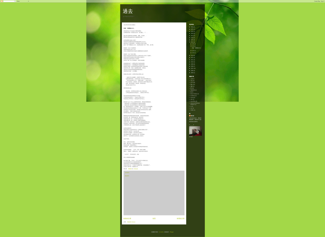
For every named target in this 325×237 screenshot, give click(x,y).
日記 (192, 80)
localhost (193, 95)
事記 (192, 84)
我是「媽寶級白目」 (197, 48)
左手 (192, 82)
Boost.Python (194, 93)
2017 (192, 35)
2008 (192, 66)
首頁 (154, 218)
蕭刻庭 (192, 115)
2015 (192, 40)
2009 (192, 64)
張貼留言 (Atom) (131, 222)
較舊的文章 (181, 218)
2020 (192, 31)
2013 (192, 55)
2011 (192, 59)
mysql (192, 97)
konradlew (161, 232)
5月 (193, 50)
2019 (192, 33)
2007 (192, 68)
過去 (128, 11)
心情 (192, 78)
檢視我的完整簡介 (193, 121)
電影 (192, 86)
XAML (192, 110)
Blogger (172, 232)
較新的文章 (127, 218)
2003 (192, 72)
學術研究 (193, 90)
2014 (192, 42)
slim (192, 99)
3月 (193, 52)
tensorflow (193, 101)
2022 (192, 29)
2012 (192, 57)
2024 (192, 27)
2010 (192, 62)
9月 (193, 44)
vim (191, 108)
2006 (192, 70)
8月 (193, 46)
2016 (192, 37)
